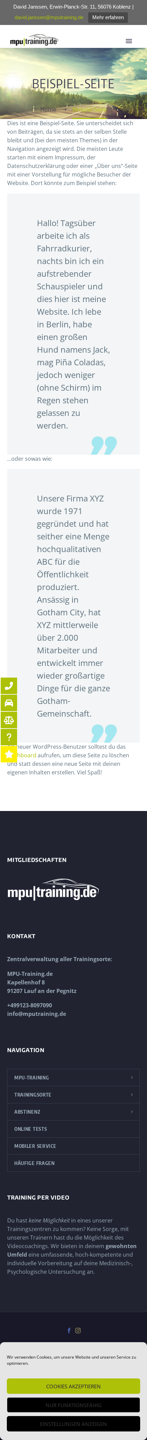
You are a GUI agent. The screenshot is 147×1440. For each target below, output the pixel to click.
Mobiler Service (35, 1146)
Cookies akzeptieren (73, 1386)
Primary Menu (131, 41)
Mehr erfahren (108, 17)
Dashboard (21, 755)
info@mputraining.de (36, 1014)
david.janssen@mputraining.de (49, 17)
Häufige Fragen (34, 1163)
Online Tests (30, 1129)
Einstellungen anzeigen (73, 1424)
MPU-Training (31, 1078)
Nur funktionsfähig (73, 1405)
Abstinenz (27, 1112)
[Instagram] (78, 1330)
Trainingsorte (33, 1095)
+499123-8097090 (29, 1005)
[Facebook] (69, 1330)
